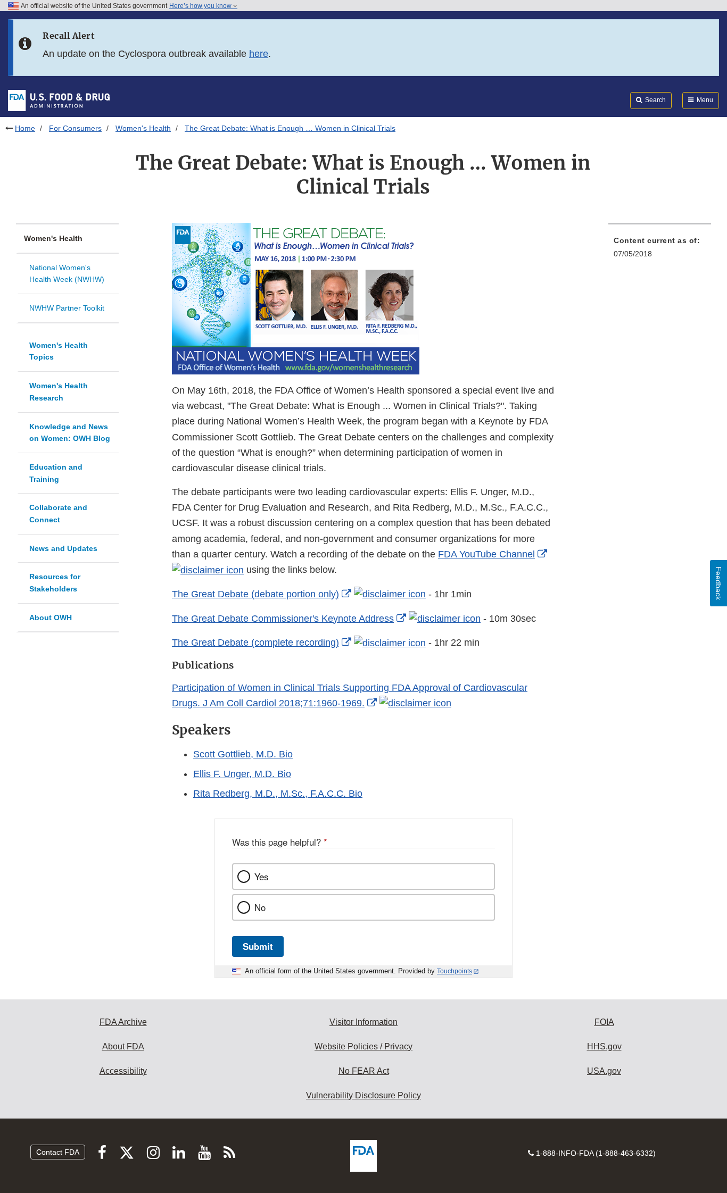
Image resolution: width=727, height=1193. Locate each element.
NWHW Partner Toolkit (66, 308)
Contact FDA (57, 1152)
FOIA (604, 1022)
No (260, 907)
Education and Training (55, 473)
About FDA (123, 1046)
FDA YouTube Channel (486, 554)
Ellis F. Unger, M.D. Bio (242, 774)
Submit (258, 946)
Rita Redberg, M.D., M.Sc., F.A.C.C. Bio (277, 793)
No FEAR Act (363, 1070)
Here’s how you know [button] (201, 6)
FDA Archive (123, 1022)
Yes (261, 876)
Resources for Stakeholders (54, 582)
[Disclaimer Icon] (208, 569)
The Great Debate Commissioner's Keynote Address (283, 618)
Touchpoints (454, 971)
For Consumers (75, 128)
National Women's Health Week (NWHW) (66, 273)
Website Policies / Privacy (363, 1046)
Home (25, 128)
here (258, 53)
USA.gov (604, 1070)
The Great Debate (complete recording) (255, 642)
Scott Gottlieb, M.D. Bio (243, 754)
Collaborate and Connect (58, 513)
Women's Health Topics (58, 351)
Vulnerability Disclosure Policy (363, 1095)
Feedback (718, 583)
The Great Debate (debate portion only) (255, 594)
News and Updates (63, 548)
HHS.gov (604, 1046)
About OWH (50, 617)
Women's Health (143, 128)
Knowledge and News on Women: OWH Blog (69, 432)
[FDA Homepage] (59, 100)
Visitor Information (363, 1022)
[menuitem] (659, 250)
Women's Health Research (58, 391)
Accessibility (123, 1070)
